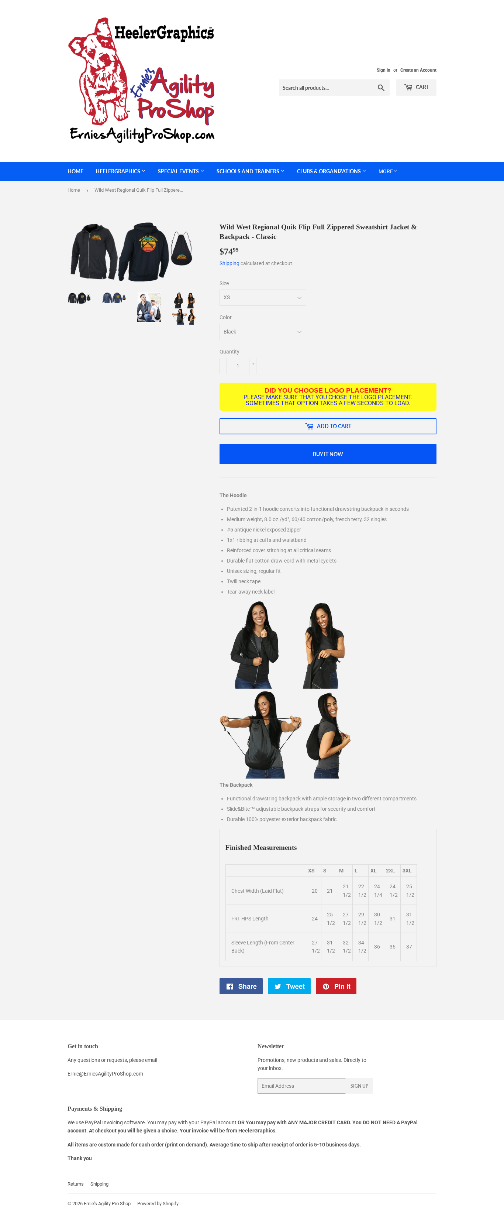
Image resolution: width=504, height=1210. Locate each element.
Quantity (229, 352)
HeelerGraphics (118, 171)
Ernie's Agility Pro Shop (107, 1203)
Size (224, 283)
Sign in (383, 70)
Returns (76, 1184)
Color (226, 317)
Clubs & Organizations (329, 171)
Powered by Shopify (158, 1203)
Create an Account (418, 70)
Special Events (179, 171)
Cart (422, 87)
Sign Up (359, 1086)
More (386, 171)
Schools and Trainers (248, 171)
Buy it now (328, 454)
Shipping (229, 263)
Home (75, 171)
